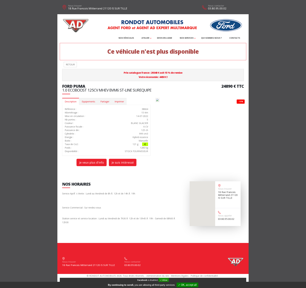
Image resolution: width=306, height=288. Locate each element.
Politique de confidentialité (204, 275)
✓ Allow (163, 280)
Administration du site (157, 275)
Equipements (88, 101)
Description (70, 101)
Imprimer (119, 101)
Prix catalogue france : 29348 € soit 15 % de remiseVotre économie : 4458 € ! (153, 75)
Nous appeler (225, 215)
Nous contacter (216, 5)
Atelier (145, 38)
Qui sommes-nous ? (211, 38)
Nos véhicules (126, 38)
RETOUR (70, 64)
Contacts (234, 38)
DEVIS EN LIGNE (164, 38)
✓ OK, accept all (187, 285)
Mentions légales (180, 275)
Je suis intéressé (123, 162)
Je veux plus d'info (91, 162)
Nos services (186, 38)
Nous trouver (75, 5)
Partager (104, 101)
